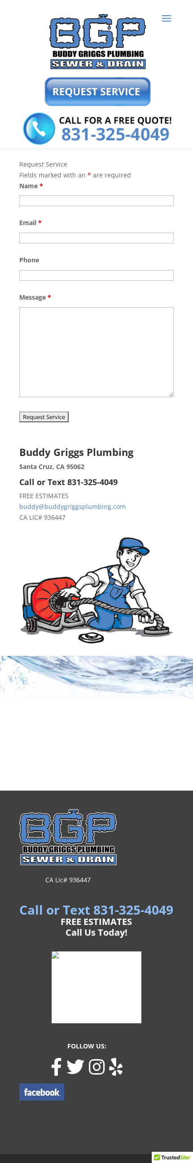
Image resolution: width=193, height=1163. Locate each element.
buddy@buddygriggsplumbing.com (72, 506)
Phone (29, 260)
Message (35, 297)
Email (30, 222)
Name (31, 185)
